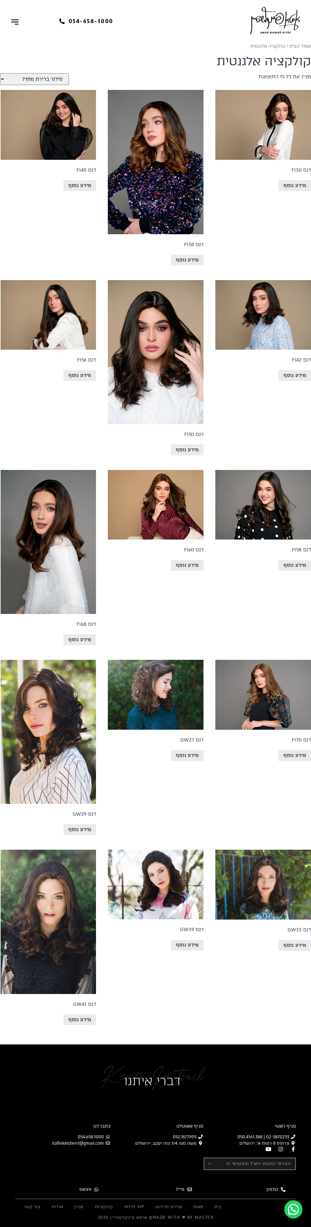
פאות (198, 1207)
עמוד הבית (300, 46)
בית (217, 1207)
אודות (57, 1207)
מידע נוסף (294, 185)
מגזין (79, 1207)
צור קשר (32, 1207)
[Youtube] (268, 1149)
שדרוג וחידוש (169, 1207)
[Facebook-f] (293, 1149)
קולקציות (104, 1207)
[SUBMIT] (213, 1164)
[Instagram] (280, 1149)
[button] (86, 21)
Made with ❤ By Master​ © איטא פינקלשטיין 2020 (156, 1217)
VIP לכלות (134, 1207)
